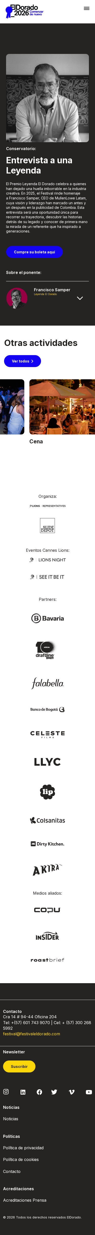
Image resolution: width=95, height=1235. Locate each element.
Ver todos (20, 361)
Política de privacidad (23, 1147)
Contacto (12, 1171)
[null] (47, 525)
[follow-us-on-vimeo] (71, 1091)
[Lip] (47, 791)
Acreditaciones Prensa (24, 1200)
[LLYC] (47, 761)
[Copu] (47, 910)
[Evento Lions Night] (47, 559)
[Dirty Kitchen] (47, 843)
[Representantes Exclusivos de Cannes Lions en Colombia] (47, 505)
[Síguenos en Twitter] (54, 1091)
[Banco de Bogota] (47, 709)
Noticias (10, 1118)
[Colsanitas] (47, 820)
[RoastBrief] (47, 959)
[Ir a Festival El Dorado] (24, 11)
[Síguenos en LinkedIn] (23, 1091)
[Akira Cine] (47, 869)
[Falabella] (47, 683)
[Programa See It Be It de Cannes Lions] (47, 577)
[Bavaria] (47, 618)
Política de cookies (21, 1159)
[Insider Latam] (47, 935)
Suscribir (19, 1066)
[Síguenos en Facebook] (39, 1092)
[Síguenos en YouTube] (89, 1091)
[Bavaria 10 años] (47, 650)
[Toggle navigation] (86, 8)
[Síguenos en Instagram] (6, 1091)
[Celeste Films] (47, 734)
